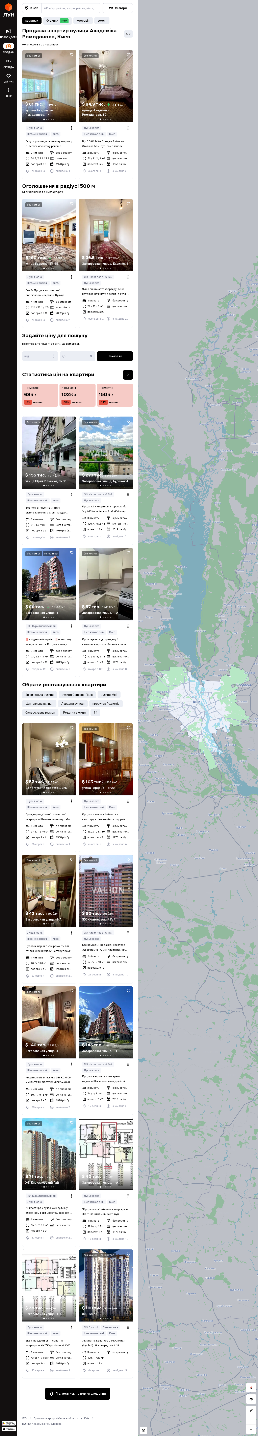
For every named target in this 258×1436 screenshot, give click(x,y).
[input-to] (78, 356)
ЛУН (25, 1418)
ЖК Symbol (91, 1327)
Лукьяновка (35, 127)
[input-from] (40, 356)
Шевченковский (37, 133)
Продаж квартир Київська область (56, 1418)
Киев (56, 133)
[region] (198, 718)
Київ (87, 1418)
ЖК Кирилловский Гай (98, 276)
